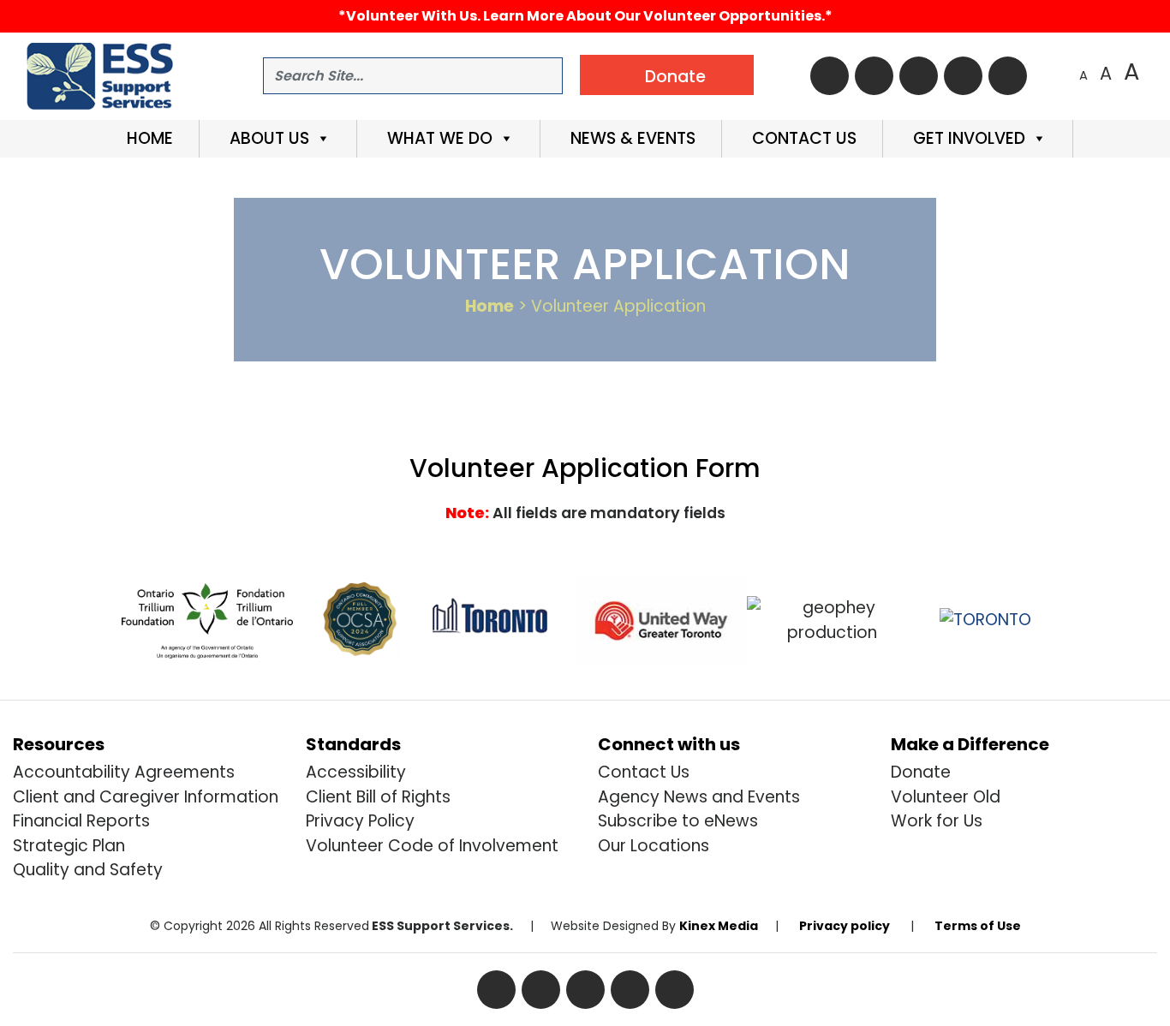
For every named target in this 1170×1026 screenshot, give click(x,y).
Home (147, 138)
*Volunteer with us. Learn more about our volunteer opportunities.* (585, 16)
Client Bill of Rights (378, 796)
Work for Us (936, 820)
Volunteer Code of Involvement (432, 845)
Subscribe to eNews (678, 820)
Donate (921, 772)
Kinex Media (718, 925)
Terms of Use (977, 925)
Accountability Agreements (124, 772)
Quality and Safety (88, 869)
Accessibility (356, 772)
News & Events (630, 138)
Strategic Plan (69, 845)
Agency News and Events (699, 796)
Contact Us (802, 138)
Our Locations (653, 845)
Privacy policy (844, 925)
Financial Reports (81, 820)
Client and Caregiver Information (145, 796)
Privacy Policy (360, 820)
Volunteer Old (945, 796)
